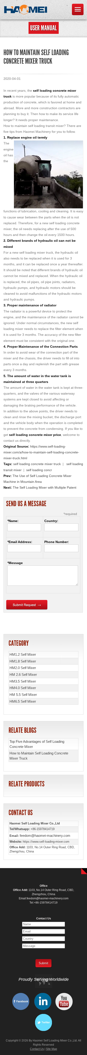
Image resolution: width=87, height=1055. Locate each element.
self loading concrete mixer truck (37, 464)
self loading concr (39, 470)
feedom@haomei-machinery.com (45, 836)
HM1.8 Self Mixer (23, 661)
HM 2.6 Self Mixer (23, 674)
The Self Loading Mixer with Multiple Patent (44, 487)
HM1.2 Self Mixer (23, 654)
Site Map (51, 1049)
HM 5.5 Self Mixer (23, 695)
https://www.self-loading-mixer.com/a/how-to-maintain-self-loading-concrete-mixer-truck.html (41, 452)
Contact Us (37, 1049)
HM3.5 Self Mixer (23, 681)
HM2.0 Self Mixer (23, 668)
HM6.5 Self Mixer (23, 701)
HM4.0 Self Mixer (23, 688)
